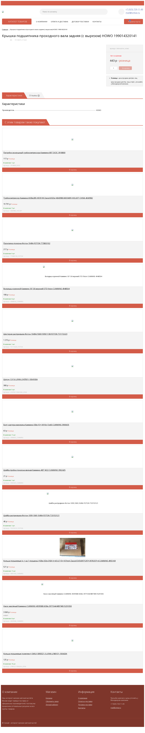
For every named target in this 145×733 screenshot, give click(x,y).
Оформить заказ (52, 701)
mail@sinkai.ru (133, 13)
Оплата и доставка (59, 22)
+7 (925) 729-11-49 (134, 9)
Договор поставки (80, 22)
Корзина (49, 698)
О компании (41, 22)
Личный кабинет (52, 705)
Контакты (97, 22)
